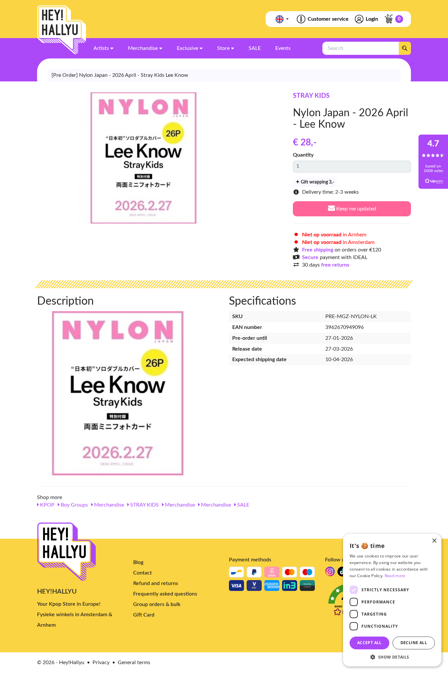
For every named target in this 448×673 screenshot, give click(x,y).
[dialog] (392, 600)
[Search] (404, 48)
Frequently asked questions (165, 594)
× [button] (434, 540)
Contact (142, 572)
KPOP (46, 505)
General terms (134, 662)
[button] (392, 657)
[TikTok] (342, 573)
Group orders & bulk (156, 604)
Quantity (303, 155)
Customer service (328, 19)
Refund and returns (155, 583)
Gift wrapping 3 (317, 182)
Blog (138, 562)
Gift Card (143, 615)
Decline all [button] (413, 642)
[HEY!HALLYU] (61, 29)
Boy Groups (73, 505)
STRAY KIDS (311, 96)
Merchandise (108, 505)
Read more (395, 575)
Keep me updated (355, 208)
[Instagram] (330, 573)
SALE (242, 505)
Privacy (101, 662)
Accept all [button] (369, 642)
